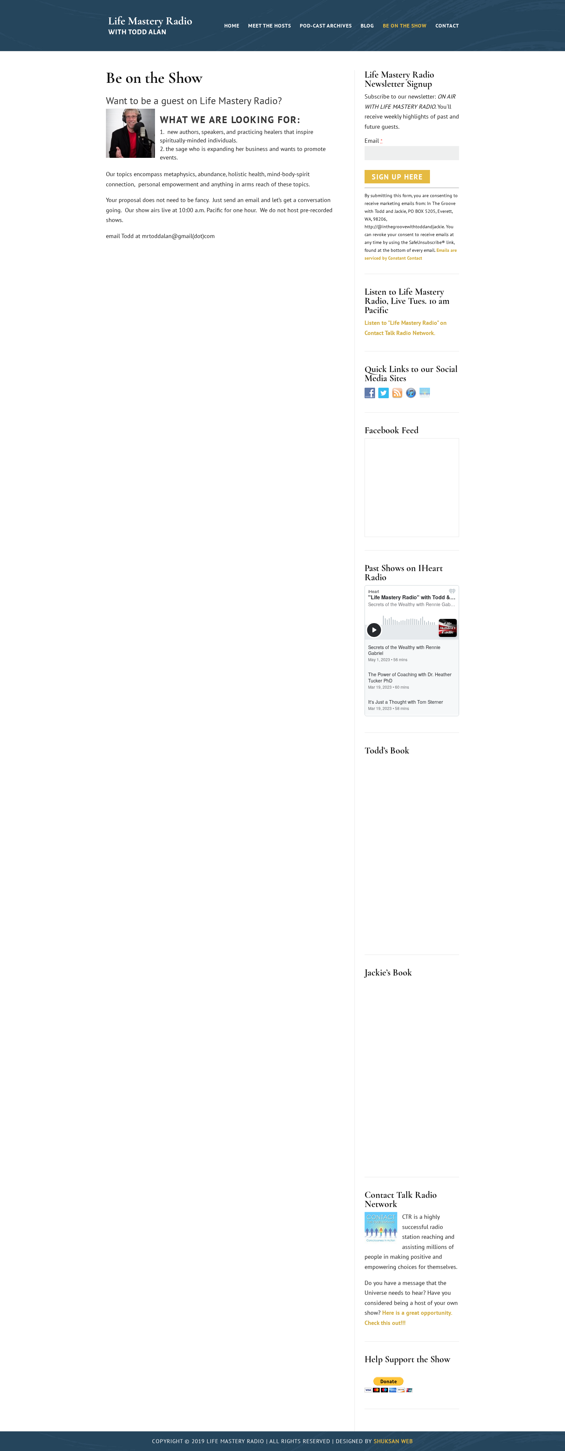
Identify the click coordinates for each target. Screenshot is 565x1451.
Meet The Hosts (269, 26)
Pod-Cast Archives (326, 26)
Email (374, 140)
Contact (447, 26)
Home (231, 26)
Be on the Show (405, 26)
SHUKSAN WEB (393, 1441)
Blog (367, 26)
